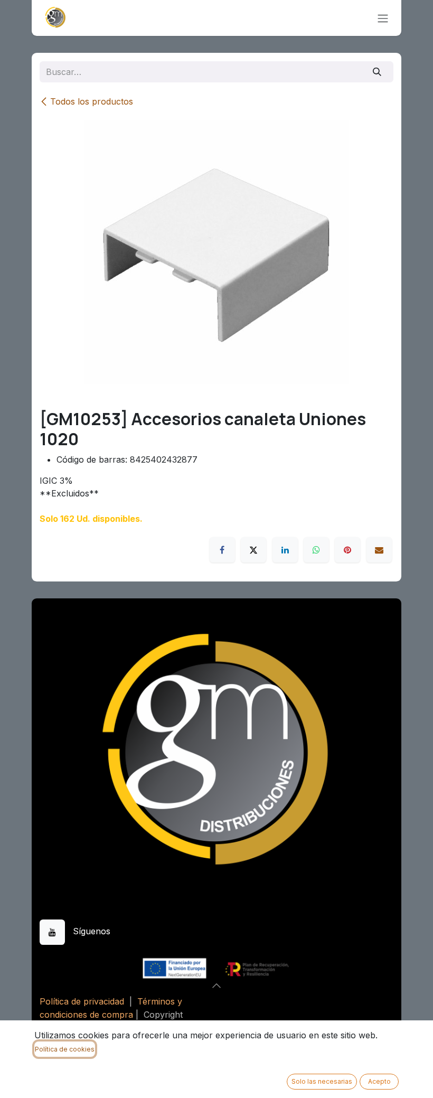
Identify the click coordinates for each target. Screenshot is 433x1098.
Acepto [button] (379, 1081)
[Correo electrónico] (379, 549)
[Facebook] (222, 549)
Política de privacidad (82, 1001)
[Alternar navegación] (382, 18)
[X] (253, 549)
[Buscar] (377, 71)
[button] (216, 985)
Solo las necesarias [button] (321, 1081)
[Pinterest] (347, 549)
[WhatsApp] (316, 549)
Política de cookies (65, 1049)
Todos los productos (91, 101)
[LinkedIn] (285, 549)
